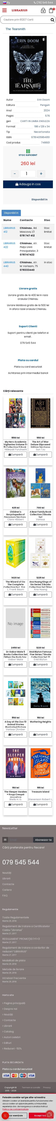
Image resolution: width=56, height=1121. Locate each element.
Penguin (45, 105)
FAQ (4, 895)
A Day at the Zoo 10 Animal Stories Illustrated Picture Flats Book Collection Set (15, 724)
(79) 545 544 (44, 2)
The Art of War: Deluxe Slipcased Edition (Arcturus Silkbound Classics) (40, 444)
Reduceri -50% (12, 1048)
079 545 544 (20, 862)
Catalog (8, 1031)
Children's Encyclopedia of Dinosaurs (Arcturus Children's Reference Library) (15, 514)
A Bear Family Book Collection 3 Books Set (40, 514)
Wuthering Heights (40, 721)
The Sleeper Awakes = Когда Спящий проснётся (15, 794)
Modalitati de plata (13, 960)
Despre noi (10, 1009)
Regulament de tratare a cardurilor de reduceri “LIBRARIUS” (25, 949)
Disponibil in (40, 199)
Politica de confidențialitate (15, 1109)
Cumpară (17, 454)
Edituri (7, 1043)
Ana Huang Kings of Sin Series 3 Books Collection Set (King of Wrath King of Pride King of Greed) (40, 584)
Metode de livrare (13, 969)
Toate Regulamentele (15, 917)
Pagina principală (14, 1003)
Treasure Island (40, 791)
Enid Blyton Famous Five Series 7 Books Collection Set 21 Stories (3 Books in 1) (40, 654)
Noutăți (6, 873)
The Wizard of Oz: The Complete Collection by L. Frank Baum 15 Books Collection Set (15, 584)
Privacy (47, 1087)
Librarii (6, 878)
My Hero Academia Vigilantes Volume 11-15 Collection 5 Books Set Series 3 (16, 444)
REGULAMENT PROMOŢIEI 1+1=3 (21, 939)
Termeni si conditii (31, 1087)
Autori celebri (11, 1037)
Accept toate (41, 1115)
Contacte (8, 884)
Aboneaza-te (43, 840)
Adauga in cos (29, 184)
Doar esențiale (15, 1115)
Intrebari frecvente (14, 978)
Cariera (7, 890)
